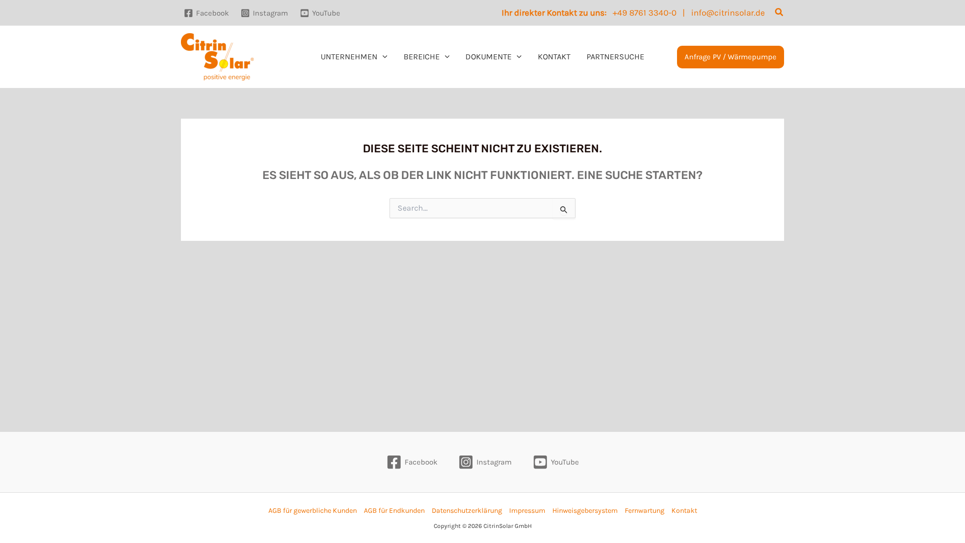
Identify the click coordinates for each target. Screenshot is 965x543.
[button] (779, 12)
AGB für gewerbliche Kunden (312, 510)
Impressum (527, 510)
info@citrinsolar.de (728, 13)
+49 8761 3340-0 (645, 13)
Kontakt (684, 510)
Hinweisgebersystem (585, 510)
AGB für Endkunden (394, 510)
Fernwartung (644, 510)
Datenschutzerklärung (467, 510)
